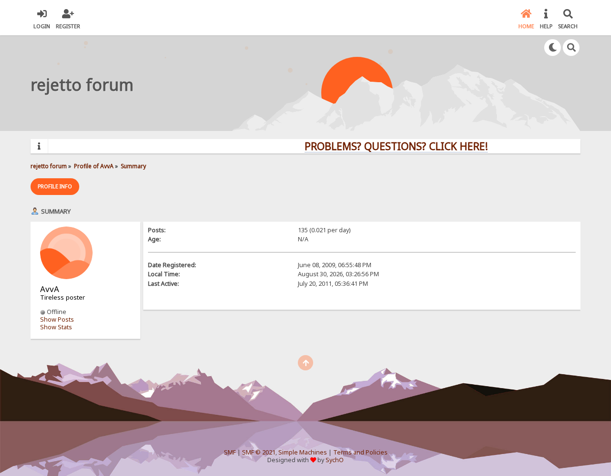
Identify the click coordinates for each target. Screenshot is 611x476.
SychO (335, 460)
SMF (230, 452)
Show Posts (57, 319)
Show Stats (56, 327)
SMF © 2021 (258, 452)
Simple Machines (302, 452)
